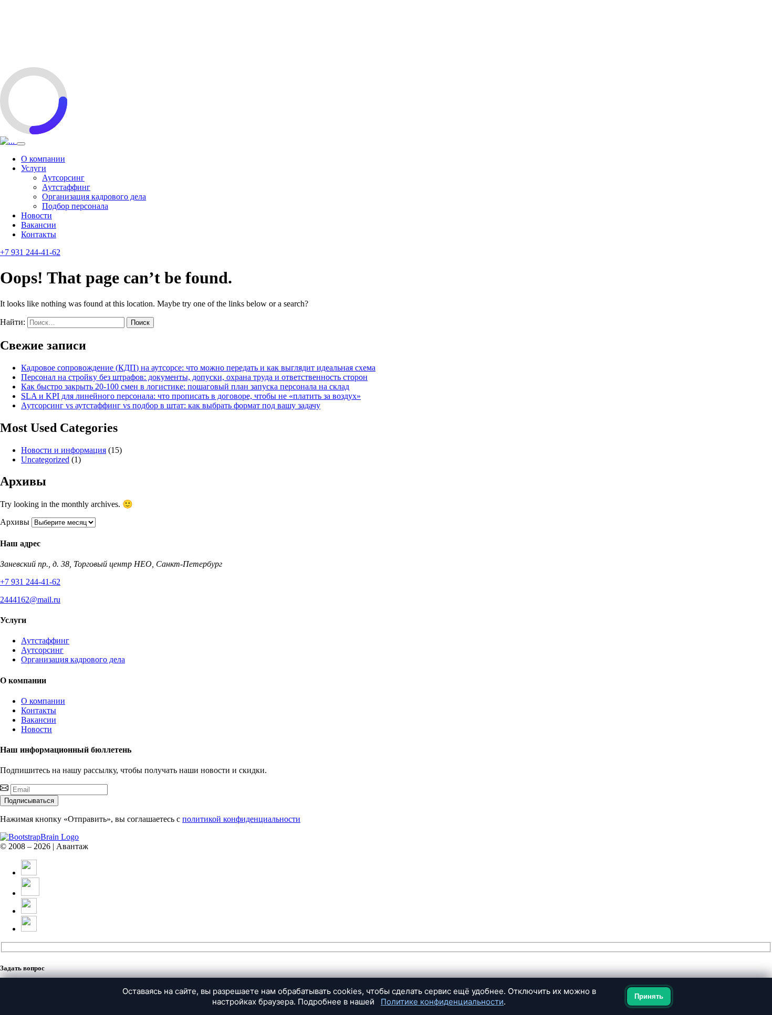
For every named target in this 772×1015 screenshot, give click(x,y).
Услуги (33, 168)
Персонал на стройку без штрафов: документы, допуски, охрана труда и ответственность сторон (194, 377)
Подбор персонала (75, 206)
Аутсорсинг (63, 177)
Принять (648, 996)
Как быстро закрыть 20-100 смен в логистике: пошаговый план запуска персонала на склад (185, 386)
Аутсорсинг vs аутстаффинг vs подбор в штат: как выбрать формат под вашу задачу (170, 405)
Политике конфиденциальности (442, 1002)
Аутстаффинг (66, 187)
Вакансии (38, 224)
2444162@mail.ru (30, 599)
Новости (36, 215)
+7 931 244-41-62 (30, 252)
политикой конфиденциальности (241, 819)
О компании (43, 158)
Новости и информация (63, 450)
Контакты (38, 234)
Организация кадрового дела (94, 196)
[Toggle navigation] (21, 143)
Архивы (14, 521)
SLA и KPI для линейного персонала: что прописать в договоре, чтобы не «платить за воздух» (191, 396)
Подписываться (29, 801)
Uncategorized (45, 459)
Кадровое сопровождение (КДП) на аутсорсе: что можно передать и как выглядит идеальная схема (198, 367)
